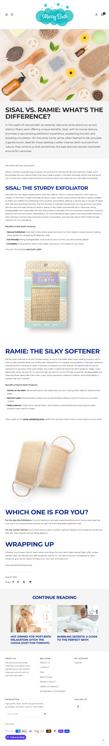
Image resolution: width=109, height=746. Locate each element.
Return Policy (46, 677)
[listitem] (13, 582)
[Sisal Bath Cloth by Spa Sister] (54, 295)
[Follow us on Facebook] (78, 706)
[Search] (12, 14)
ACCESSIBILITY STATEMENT (53, 691)
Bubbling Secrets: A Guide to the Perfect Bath (77, 638)
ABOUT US (45, 662)
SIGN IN (78, 662)
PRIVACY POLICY (48, 682)
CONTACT (44, 667)
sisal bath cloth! (34, 249)
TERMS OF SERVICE (49, 686)
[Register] (45, 714)
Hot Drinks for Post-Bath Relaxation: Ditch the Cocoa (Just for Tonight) (31, 640)
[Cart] (102, 14)
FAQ (42, 672)
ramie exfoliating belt (33, 419)
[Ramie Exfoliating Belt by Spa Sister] (54, 466)
